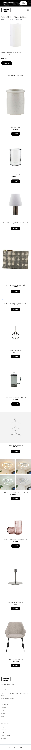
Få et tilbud (23, 3)
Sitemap (3, 738)
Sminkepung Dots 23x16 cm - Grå (15, 285)
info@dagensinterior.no (7, 698)
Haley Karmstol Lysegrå (16, 659)
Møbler (3, 713)
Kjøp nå (6, 63)
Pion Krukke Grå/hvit (15, 127)
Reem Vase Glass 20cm (15, 175)
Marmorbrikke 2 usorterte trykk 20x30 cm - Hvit (15, 303)
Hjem (2, 19)
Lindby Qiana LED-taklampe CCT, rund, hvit (15, 492)
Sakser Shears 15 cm (16, 350)
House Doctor (17, 52)
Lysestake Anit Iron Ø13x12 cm (15, 602)
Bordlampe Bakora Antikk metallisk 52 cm (15, 222)
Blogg (3, 727)
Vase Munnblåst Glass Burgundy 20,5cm (15, 540)
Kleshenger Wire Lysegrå (15, 445)
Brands (10, 52)
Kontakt (3, 729)
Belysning (4, 707)
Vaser (3, 716)
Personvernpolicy (6, 735)
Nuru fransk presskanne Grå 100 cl (15, 398)
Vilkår (2, 732)
